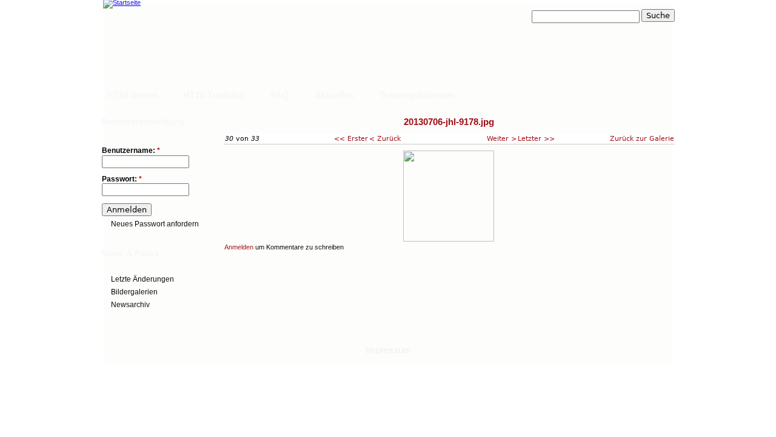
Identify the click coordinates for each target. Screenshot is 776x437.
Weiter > (502, 138)
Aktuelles (334, 95)
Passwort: (122, 179)
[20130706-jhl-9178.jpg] (448, 239)
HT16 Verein (132, 95)
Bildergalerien (134, 292)
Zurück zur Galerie (642, 138)
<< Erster (351, 138)
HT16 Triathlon (214, 95)
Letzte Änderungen (142, 279)
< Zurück (385, 138)
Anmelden (238, 247)
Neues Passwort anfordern (155, 224)
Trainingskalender (417, 95)
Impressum (388, 350)
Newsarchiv (130, 304)
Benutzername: (131, 151)
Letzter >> (536, 138)
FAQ (279, 95)
